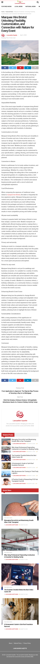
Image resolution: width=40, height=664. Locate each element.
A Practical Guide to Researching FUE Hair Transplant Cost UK (25, 480)
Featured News (6, 6)
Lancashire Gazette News (19, 443)
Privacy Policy (27, 643)
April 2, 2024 (23, 35)
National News (30, 6)
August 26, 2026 (31, 443)
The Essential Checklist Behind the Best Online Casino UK (24, 456)
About (10, 643)
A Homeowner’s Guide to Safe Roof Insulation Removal (23, 464)
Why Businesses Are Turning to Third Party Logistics (25, 472)
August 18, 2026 (31, 467)
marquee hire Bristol (13, 195)
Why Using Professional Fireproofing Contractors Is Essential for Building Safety (25, 448)
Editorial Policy (17, 643)
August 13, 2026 (31, 475)
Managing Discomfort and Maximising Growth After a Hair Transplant (24, 440)
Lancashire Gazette (12, 35)
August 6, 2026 (31, 483)
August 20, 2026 (31, 459)
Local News (18, 6)
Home (2, 11)
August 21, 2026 (31, 451)
